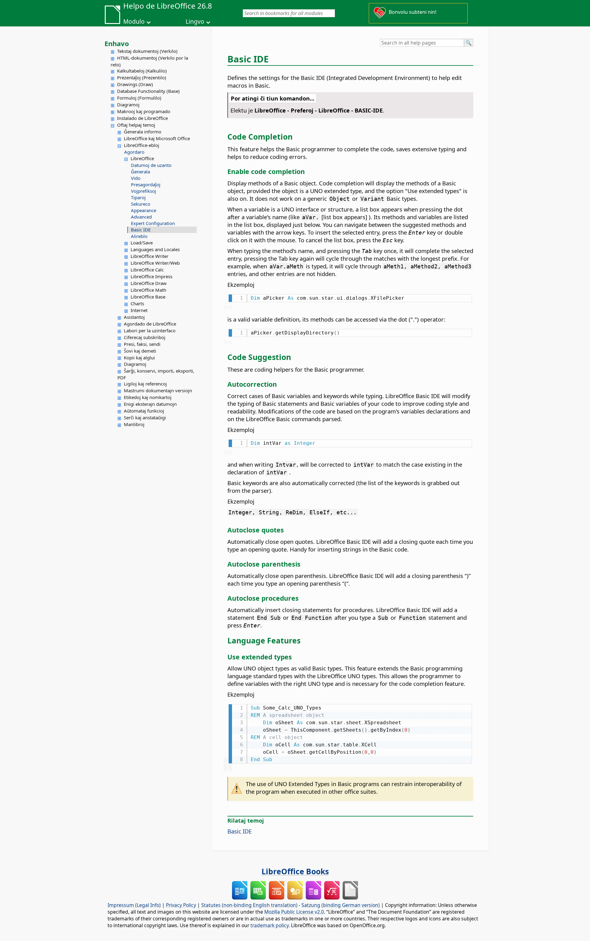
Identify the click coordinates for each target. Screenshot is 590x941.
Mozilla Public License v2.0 (294, 911)
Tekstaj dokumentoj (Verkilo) (147, 51)
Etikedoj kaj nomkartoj (147, 397)
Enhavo (116, 43)
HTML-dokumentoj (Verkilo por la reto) (149, 61)
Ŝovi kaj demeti (140, 351)
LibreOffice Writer (149, 256)
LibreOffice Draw (149, 283)
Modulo (134, 22)
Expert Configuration (153, 223)
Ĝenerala (140, 171)
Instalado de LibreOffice (142, 118)
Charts (137, 303)
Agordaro (134, 152)
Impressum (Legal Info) (134, 905)
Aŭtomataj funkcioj (144, 411)
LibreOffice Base (148, 297)
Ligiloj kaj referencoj (145, 384)
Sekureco (140, 204)
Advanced (141, 217)
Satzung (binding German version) (340, 905)
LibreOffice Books (295, 871)
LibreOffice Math (148, 290)
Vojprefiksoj (143, 191)
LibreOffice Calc (147, 270)
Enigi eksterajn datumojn (150, 404)
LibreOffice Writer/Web (155, 263)
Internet (139, 310)
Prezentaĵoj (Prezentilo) (141, 77)
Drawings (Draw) (135, 84)
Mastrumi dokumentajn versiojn (158, 390)
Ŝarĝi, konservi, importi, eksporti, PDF (155, 374)
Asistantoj (134, 317)
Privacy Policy (181, 905)
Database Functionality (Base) (148, 91)
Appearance (143, 210)
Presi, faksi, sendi (142, 344)
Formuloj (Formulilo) (139, 98)
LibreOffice (142, 158)
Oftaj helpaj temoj (136, 125)
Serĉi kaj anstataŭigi (145, 417)
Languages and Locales (155, 249)
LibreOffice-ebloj (141, 145)
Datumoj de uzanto (151, 165)
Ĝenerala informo (142, 131)
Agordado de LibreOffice (150, 324)
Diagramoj (128, 104)
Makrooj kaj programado (143, 111)
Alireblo (139, 236)
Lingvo (195, 22)
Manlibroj (134, 424)
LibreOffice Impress (151, 276)
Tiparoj (138, 197)
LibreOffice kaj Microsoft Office (157, 138)
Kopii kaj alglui (139, 357)
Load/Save (142, 242)
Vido (135, 178)
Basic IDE (141, 230)
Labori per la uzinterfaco (149, 330)
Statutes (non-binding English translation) (249, 905)
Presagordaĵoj (145, 184)
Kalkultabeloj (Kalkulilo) (142, 71)
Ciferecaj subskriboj (144, 337)
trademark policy (269, 925)
